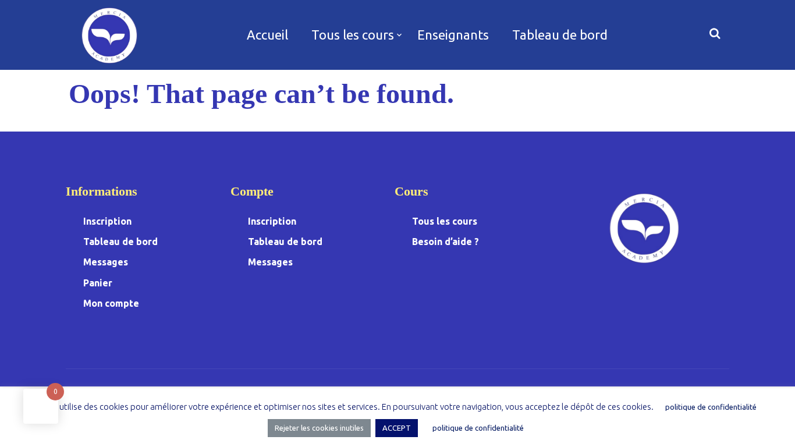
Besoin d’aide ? (445, 241)
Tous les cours (352, 34)
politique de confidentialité (711, 407)
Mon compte (111, 303)
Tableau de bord (560, 34)
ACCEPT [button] (396, 428)
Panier (97, 283)
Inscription (107, 221)
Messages (105, 262)
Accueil (267, 34)
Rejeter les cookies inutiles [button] (319, 428)
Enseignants (453, 34)
